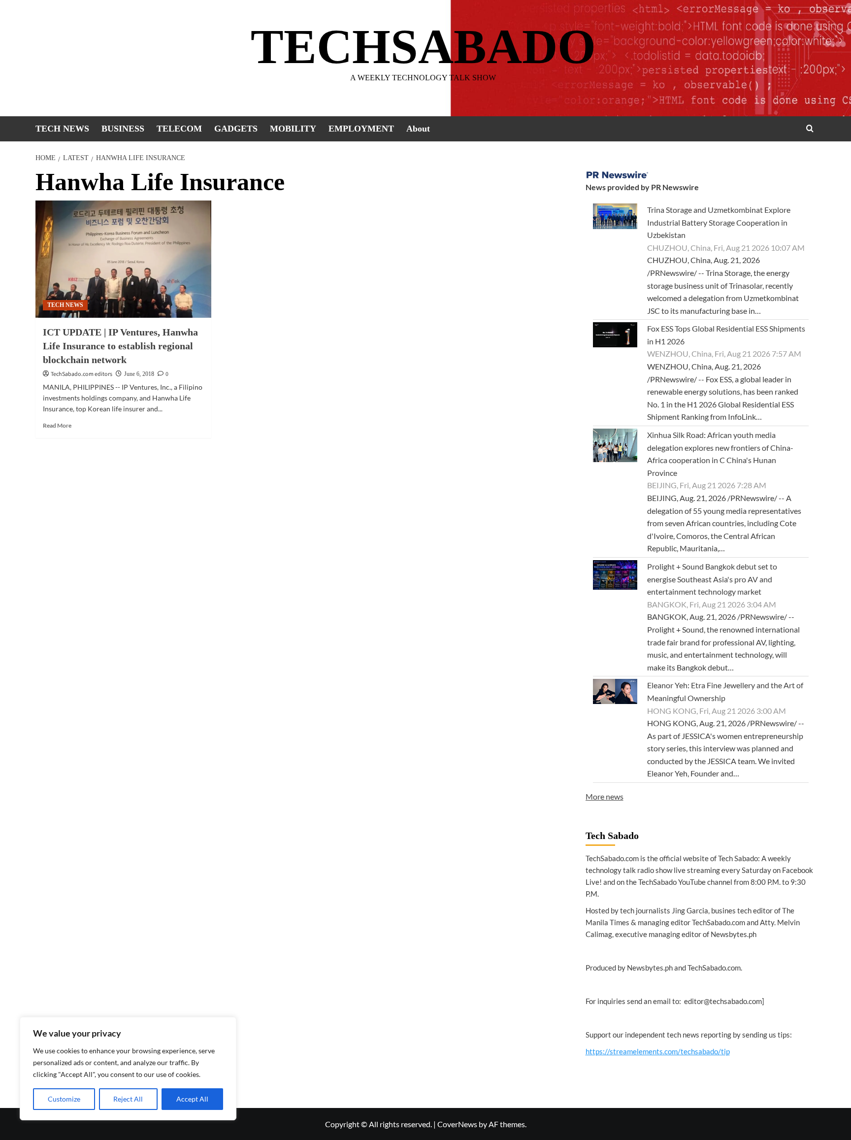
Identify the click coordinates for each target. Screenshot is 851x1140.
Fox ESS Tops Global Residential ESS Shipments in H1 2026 (726, 335)
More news (604, 796)
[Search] (810, 128)
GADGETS (236, 129)
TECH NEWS (62, 129)
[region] (128, 1068)
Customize (64, 1099)
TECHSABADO (423, 46)
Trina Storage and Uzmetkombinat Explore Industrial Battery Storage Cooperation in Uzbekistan (718, 222)
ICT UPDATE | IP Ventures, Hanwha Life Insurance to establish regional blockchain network (120, 346)
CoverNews (457, 1124)
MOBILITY (293, 129)
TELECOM (179, 129)
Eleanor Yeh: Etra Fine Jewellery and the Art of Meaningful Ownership (725, 691)
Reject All (128, 1099)
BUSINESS (122, 129)
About (418, 129)
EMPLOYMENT (361, 129)
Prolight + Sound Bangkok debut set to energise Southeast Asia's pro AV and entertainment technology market (712, 579)
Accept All (192, 1099)
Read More (57, 425)
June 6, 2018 (139, 373)
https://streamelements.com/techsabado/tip (658, 1051)
